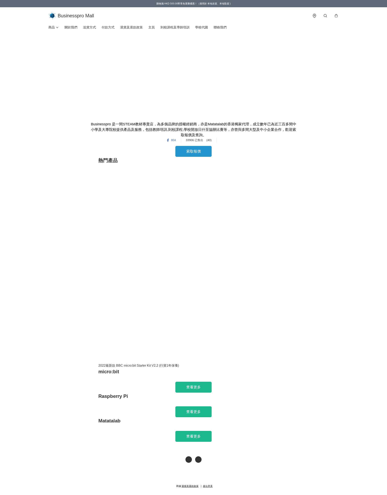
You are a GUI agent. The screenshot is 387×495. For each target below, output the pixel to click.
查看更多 (193, 387)
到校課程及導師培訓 (174, 27)
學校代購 (201, 27)
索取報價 (193, 151)
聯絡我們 (220, 27)
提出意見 (208, 486)
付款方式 (108, 27)
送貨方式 (89, 27)
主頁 (151, 27)
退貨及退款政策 (131, 27)
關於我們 (70, 27)
